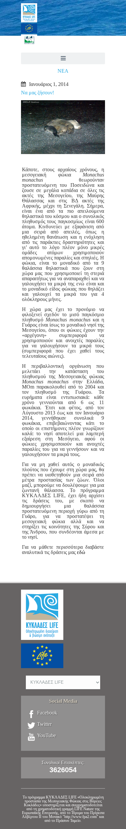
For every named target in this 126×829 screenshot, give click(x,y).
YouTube (46, 735)
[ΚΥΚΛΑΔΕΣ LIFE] (63, 29)
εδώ (81, 552)
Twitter (44, 724)
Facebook (47, 712)
